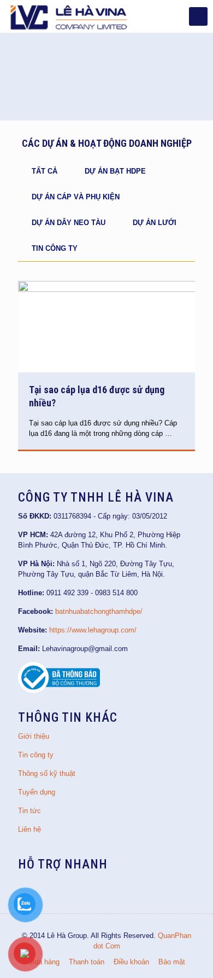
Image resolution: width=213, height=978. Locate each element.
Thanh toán (86, 962)
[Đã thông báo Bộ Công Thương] (59, 691)
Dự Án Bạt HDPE (115, 171)
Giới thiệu (33, 736)
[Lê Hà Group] (69, 16)
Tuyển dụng (36, 792)
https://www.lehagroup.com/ (93, 630)
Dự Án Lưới (154, 222)
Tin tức (29, 811)
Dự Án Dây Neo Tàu (68, 222)
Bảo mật (171, 962)
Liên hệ (29, 829)
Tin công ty (55, 248)
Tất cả (44, 171)
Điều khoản (131, 962)
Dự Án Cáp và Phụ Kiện (76, 197)
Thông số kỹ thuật (46, 773)
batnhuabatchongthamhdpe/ (99, 611)
